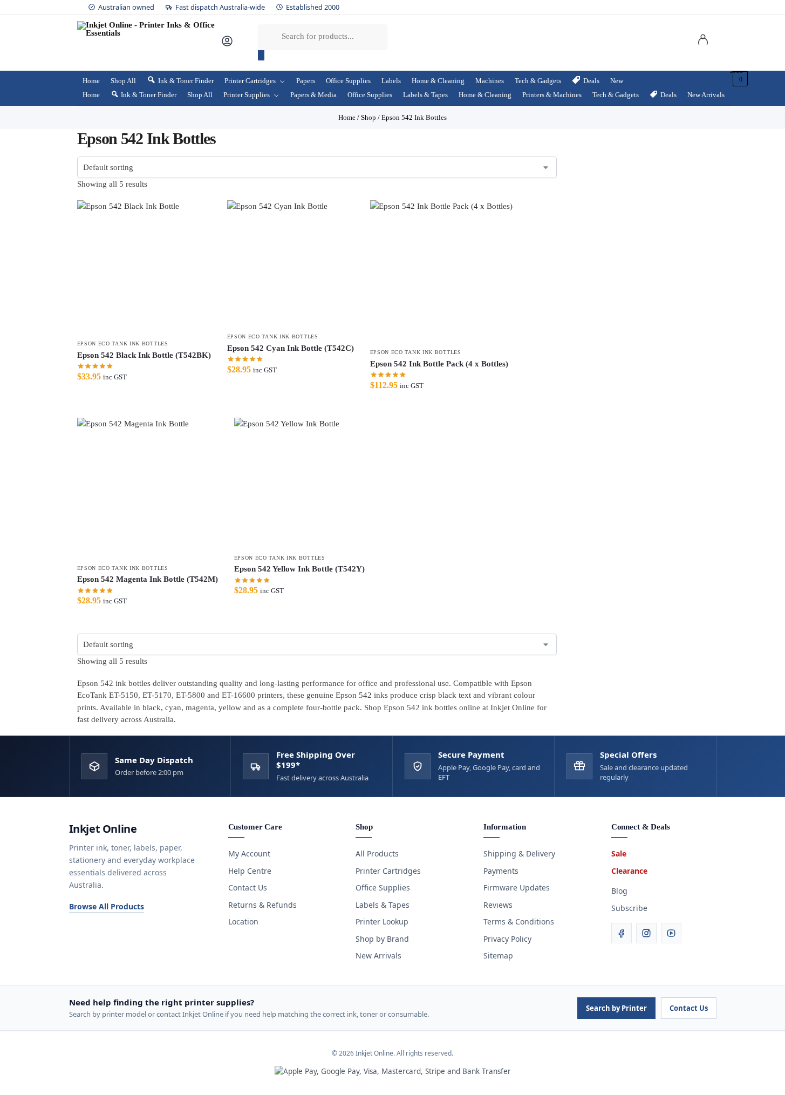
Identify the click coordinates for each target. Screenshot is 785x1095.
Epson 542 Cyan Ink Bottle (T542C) (290, 348)
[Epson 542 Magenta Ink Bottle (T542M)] (147, 488)
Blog (619, 891)
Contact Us (247, 887)
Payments (500, 871)
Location (243, 921)
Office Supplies (383, 887)
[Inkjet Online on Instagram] (646, 933)
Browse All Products (106, 906)
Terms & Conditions (518, 921)
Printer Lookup (382, 921)
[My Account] (227, 44)
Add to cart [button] (144, 407)
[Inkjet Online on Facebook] (621, 933)
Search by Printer (616, 1008)
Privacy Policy (507, 939)
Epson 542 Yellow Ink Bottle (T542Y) (299, 568)
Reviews (498, 905)
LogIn (703, 41)
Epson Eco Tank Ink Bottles (122, 343)
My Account (249, 853)
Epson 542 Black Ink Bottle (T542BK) (144, 355)
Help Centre (249, 871)
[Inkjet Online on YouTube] (671, 933)
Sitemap (498, 955)
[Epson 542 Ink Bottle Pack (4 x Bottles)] (441, 271)
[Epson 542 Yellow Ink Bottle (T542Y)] (299, 483)
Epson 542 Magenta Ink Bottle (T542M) (147, 579)
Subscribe (629, 908)
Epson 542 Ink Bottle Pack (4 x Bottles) (439, 363)
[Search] (261, 55)
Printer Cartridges (388, 871)
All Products (377, 853)
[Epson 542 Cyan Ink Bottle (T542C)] (290, 263)
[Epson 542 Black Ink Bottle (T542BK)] (144, 267)
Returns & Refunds (262, 905)
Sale (618, 853)
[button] (739, 78)
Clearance (629, 871)
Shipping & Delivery (519, 853)
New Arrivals (378, 955)
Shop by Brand (382, 939)
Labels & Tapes (382, 905)
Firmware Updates (516, 887)
